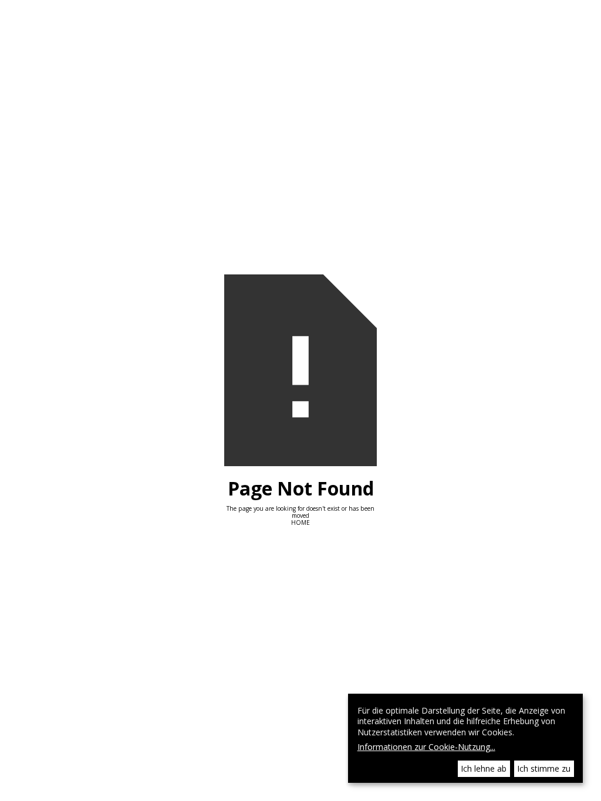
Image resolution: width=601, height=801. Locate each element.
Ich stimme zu (543, 768)
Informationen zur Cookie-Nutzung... (426, 747)
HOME (300, 522)
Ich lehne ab (484, 768)
